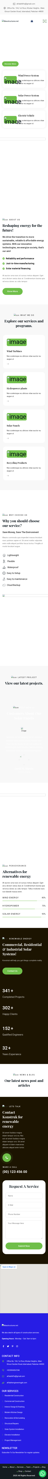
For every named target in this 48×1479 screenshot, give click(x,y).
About (12, 1467)
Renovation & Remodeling (15, 1418)
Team (28, 1467)
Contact (28, 1471)
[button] (42, 1473)
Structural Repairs (12, 1424)
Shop (20, 1471)
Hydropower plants (17, 388)
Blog (43, 1467)
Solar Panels (13, 425)
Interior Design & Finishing (14, 1407)
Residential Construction (14, 1396)
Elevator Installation (12, 1435)
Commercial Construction (14, 1401)
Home (5, 1467)
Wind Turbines (14, 351)
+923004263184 (13, 1370)
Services (20, 1467)
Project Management (13, 1440)
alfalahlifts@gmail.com (25, 4)
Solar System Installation (14, 1429)
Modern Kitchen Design (14, 1412)
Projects (36, 1467)
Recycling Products (17, 462)
